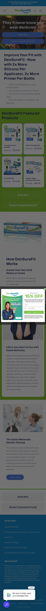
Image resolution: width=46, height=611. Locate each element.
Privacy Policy (35, 318)
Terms (38, 318)
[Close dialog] (45, 289)
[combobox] (26, 308)
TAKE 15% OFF (34, 312)
